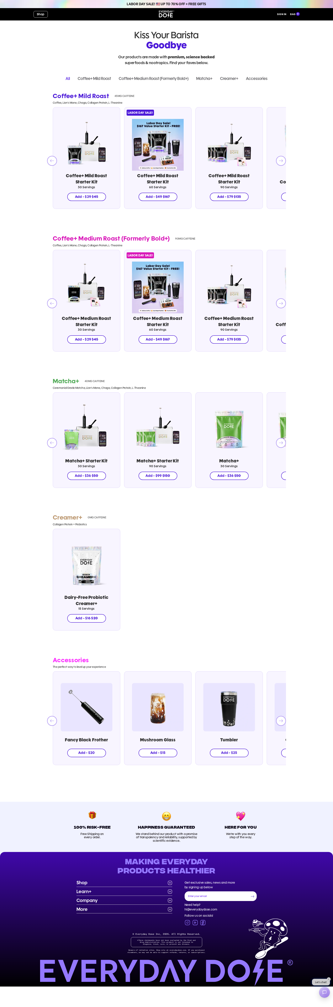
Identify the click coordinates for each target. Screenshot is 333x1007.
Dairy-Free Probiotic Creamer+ (86, 600)
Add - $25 (229, 753)
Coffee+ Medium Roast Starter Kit (86, 321)
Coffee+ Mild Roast (94, 78)
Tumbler (229, 740)
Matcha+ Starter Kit (86, 461)
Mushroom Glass (158, 740)
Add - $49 (158, 197)
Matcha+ (204, 78)
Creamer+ (229, 78)
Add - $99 (157, 476)
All (68, 78)
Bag (293, 14)
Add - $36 (86, 476)
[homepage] (166, 14)
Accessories (256, 78)
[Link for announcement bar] (166, 4)
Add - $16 (86, 618)
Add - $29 (86, 197)
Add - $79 (229, 197)
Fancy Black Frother (86, 740)
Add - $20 (86, 753)
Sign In (281, 14)
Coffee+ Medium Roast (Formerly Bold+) (153, 78)
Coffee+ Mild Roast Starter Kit (86, 179)
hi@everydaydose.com (201, 909)
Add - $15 (158, 753)
